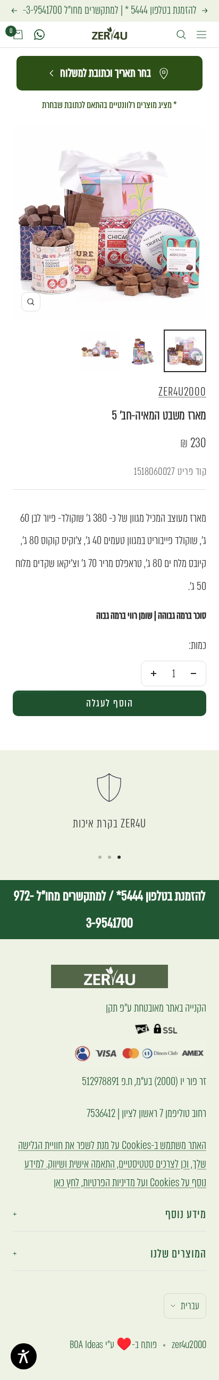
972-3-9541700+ (34, 10)
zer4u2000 (182, 391)
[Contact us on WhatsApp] (39, 34)
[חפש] (181, 34)
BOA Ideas (86, 1344)
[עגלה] (18, 34)
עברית (190, 1306)
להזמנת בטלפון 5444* (160, 895)
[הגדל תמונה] (30, 301)
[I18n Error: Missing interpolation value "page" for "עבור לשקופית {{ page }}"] (119, 857)
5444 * (136, 10)
